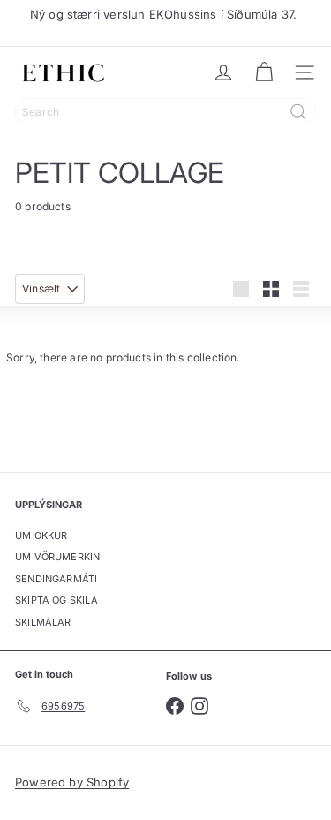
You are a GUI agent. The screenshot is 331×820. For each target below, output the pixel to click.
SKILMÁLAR (43, 622)
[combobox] (165, 111)
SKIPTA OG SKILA (56, 600)
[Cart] (264, 72)
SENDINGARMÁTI (56, 579)
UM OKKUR (41, 535)
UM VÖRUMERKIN (57, 556)
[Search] (298, 111)
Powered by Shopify (72, 782)
